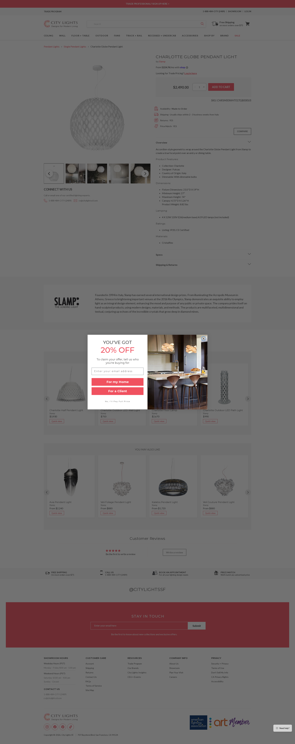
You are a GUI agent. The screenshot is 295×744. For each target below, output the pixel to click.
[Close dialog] (203, 338)
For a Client (117, 391)
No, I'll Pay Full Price (117, 401)
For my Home (117, 382)
